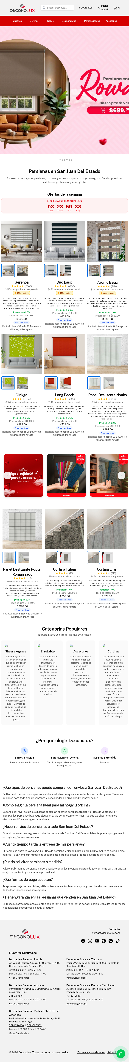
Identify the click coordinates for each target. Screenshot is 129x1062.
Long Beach (64, 395)
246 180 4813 (73, 970)
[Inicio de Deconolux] (22, 8)
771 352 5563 (34, 1025)
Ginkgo (21, 395)
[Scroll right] (121, 475)
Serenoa (21, 282)
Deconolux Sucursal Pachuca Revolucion (90, 985)
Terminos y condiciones (91, 1052)
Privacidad (113, 1052)
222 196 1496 (34, 970)
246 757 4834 (91, 970)
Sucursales (86, 7)
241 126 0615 (16, 996)
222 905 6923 (16, 970)
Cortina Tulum (64, 569)
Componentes (69, 21)
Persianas (17, 21)
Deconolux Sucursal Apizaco (26, 985)
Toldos (50, 21)
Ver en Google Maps (19, 978)
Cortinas (34, 21)
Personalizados (92, 21)
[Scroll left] (7, 475)
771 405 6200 (16, 1025)
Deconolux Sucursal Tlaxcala (84, 959)
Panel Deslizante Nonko (107, 395)
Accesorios (111, 21)
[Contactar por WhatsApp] (120, 1053)
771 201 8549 (73, 996)
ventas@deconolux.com (106, 932)
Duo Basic (64, 282)
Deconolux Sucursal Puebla (25, 959)
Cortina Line (107, 569)
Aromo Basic (107, 282)
